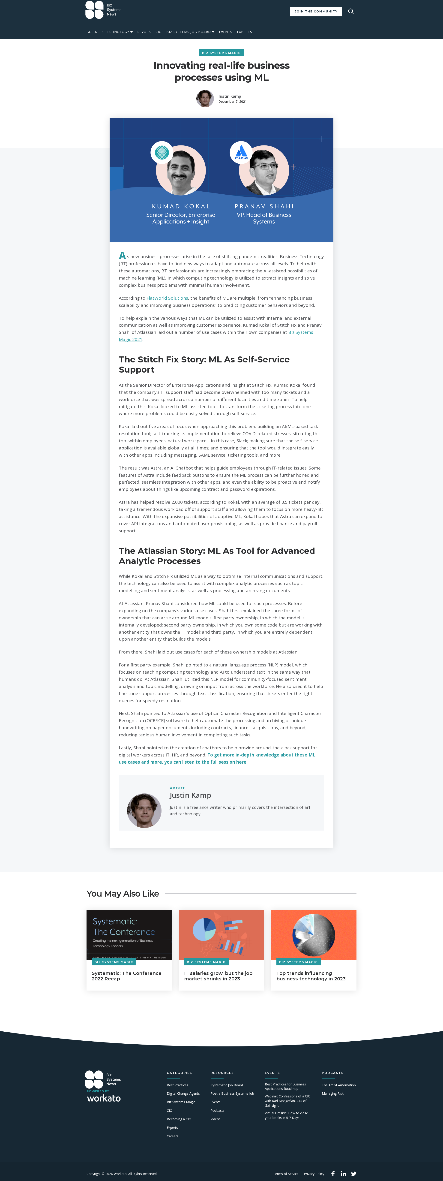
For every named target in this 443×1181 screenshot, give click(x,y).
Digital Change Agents (183, 1093)
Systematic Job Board (227, 1085)
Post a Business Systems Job (232, 1093)
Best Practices (177, 1085)
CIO (159, 32)
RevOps (144, 32)
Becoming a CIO (179, 1119)
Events (225, 32)
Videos (216, 1119)
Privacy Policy (314, 1174)
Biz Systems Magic (221, 53)
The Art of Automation (339, 1085)
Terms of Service (286, 1174)
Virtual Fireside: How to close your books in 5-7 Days (286, 1115)
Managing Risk (333, 1093)
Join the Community (316, 11)
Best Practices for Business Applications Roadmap (285, 1086)
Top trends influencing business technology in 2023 (311, 976)
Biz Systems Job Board (188, 32)
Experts (244, 32)
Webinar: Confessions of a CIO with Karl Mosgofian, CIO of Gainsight (288, 1101)
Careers (172, 1136)
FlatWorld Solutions (167, 298)
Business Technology (108, 32)
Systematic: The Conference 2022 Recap (127, 976)
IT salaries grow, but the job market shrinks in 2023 (218, 976)
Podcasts (217, 1110)
